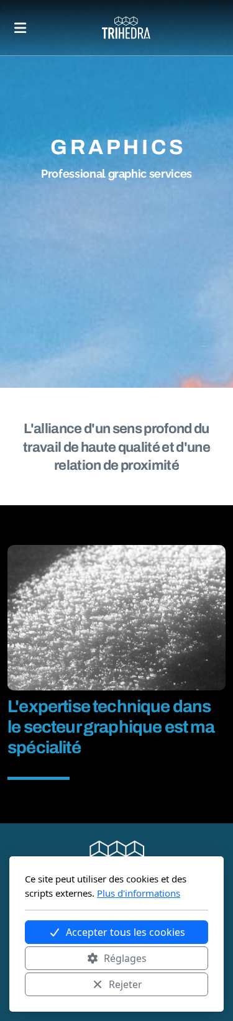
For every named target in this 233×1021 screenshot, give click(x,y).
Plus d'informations (138, 893)
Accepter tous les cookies (125, 932)
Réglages (125, 958)
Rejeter (125, 984)
